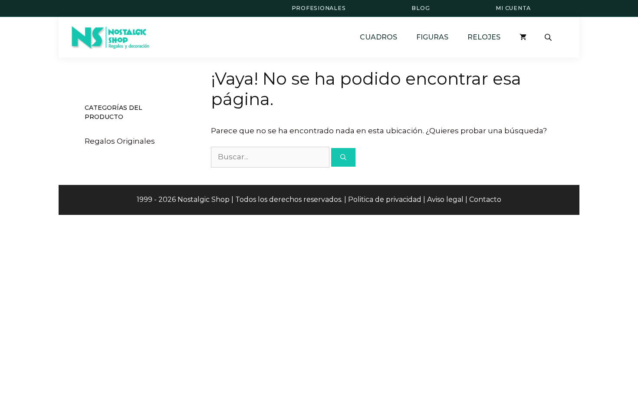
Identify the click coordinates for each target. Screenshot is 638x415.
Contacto (485, 199)
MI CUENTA (513, 8)
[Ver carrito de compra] (523, 37)
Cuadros (378, 37)
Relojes (483, 37)
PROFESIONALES (319, 8)
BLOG (420, 8)
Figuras (432, 37)
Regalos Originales (120, 141)
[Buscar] (343, 157)
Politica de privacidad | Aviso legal (406, 199)
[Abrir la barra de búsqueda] (549, 37)
